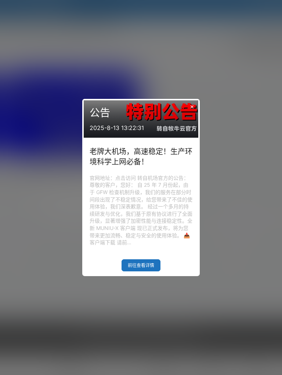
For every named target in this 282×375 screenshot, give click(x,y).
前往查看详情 (141, 265)
